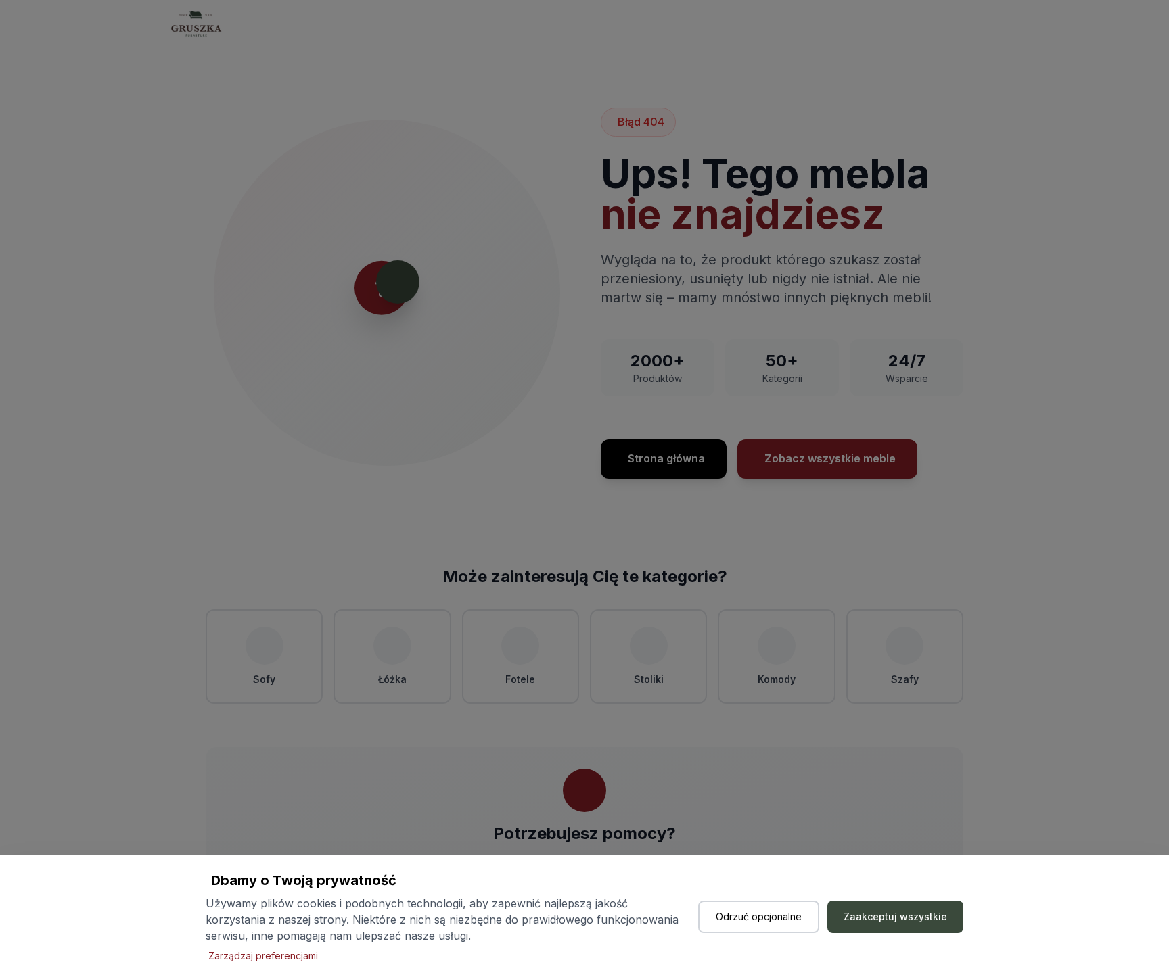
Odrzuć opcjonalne (759, 916)
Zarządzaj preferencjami (263, 955)
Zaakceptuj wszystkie (895, 916)
